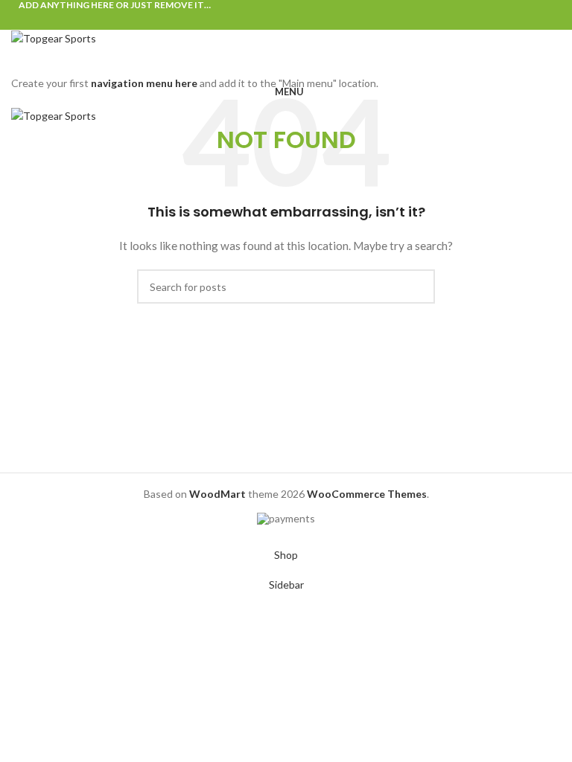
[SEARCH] (418, 286)
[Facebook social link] (252, 20)
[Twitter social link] (269, 20)
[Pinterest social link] (286, 20)
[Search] (286, 62)
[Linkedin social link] (303, 20)
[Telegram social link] (320, 20)
